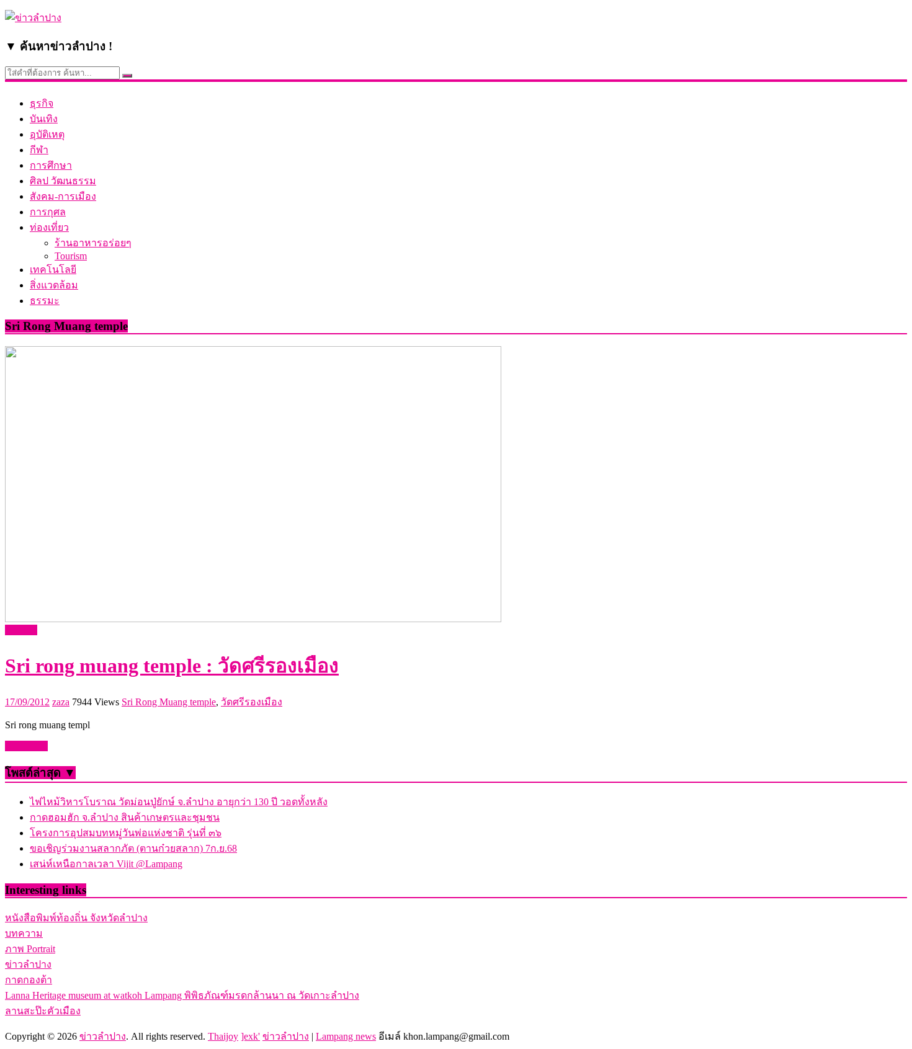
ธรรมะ (45, 300)
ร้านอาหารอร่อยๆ (93, 243)
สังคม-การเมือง (63, 196)
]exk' (250, 1036)
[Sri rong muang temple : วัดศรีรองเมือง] (253, 619)
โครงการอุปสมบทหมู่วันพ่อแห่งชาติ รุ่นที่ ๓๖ (125, 833)
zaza (60, 702)
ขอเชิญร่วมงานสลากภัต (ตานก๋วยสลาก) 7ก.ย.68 (133, 848)
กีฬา (39, 150)
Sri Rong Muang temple (169, 702)
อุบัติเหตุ (47, 134)
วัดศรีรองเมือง (251, 702)
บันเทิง (44, 119)
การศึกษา (51, 165)
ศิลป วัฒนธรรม (63, 181)
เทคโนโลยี (53, 269)
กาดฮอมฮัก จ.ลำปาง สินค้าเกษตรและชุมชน (125, 817)
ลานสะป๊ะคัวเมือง (43, 1011)
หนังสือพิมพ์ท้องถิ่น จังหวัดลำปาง (76, 918)
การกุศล (48, 212)
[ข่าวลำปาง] (33, 17)
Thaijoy (223, 1036)
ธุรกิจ (41, 103)
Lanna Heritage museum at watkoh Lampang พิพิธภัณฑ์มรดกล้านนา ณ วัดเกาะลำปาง (182, 995)
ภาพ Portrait (30, 949)
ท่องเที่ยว (49, 227)
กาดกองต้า (28, 980)
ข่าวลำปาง (28, 964)
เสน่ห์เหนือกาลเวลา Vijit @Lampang (106, 864)
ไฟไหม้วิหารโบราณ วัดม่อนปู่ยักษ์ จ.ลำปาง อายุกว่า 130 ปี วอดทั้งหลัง (179, 802)
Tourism (71, 256)
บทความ (24, 933)
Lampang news (346, 1036)
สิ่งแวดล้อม (54, 285)
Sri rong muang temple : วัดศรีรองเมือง (172, 665)
